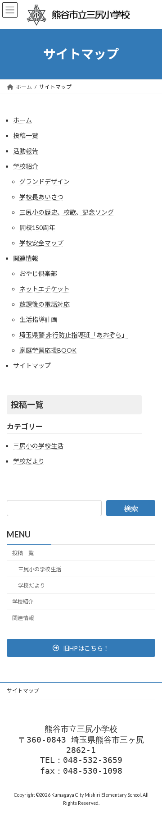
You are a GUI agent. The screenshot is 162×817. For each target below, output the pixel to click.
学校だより (29, 461)
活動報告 (25, 151)
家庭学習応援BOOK (47, 350)
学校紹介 (25, 166)
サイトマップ (32, 365)
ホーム (22, 120)
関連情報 (25, 258)
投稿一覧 (25, 135)
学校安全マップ (41, 243)
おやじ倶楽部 (38, 273)
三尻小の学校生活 (38, 446)
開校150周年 (37, 227)
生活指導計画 (38, 319)
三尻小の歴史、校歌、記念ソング (66, 212)
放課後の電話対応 (44, 304)
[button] (81, 648)
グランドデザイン (44, 181)
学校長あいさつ (41, 197)
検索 (131, 508)
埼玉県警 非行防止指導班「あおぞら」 (73, 335)
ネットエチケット (44, 289)
